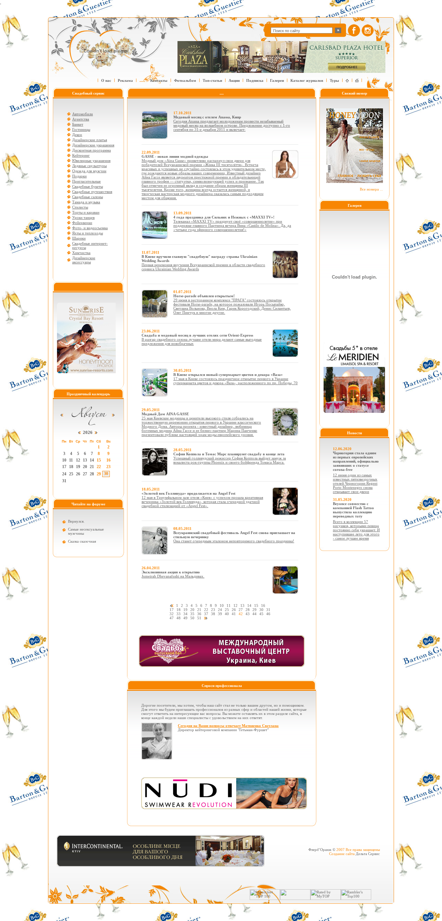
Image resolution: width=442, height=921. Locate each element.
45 (261, 614)
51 (199, 618)
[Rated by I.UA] (295, 898)
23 (108, 466)
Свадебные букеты (87, 186)
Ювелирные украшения (91, 160)
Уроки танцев (83, 217)
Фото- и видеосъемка (90, 228)
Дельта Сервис (368, 854)
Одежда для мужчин (89, 171)
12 (78, 460)
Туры (334, 80)
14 (92, 460)
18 (71, 466)
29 (99, 474)
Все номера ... (371, 189)
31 (64, 480)
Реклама (125, 80)
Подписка (254, 80)
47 (172, 618)
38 (213, 614)
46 (268, 614)
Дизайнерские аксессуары (83, 260)
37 (206, 614)
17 (64, 466)
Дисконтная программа (91, 150)
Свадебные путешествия (92, 192)
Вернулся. (76, 521)
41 (234, 614)
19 (78, 466)
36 (199, 614)
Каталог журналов (306, 80)
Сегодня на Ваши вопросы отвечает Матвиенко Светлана (228, 726)
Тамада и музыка (86, 202)
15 (99, 460)
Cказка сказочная (82, 541)
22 (99, 466)
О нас (106, 80)
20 (85, 466)
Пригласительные (86, 181)
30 (106, 473)
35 (192, 614)
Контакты (158, 80)
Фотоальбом (185, 80)
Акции (234, 80)
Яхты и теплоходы (87, 233)
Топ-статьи (212, 80)
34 (185, 614)
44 (254, 614)
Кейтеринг (81, 155)
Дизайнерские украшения (93, 145)
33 (178, 614)
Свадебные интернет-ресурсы (90, 245)
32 (172, 614)
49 (185, 618)
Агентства (80, 119)
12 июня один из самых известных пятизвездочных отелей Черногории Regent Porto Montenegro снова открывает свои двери (355, 483)
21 (92, 466)
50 (192, 618)
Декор (77, 135)
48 (178, 618)
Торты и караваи (85, 212)
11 (71, 460)
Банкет (77, 124)
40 (227, 614)
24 (64, 474)
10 (64, 460)
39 (220, 614)
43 (248, 614)
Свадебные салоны (87, 197)
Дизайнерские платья (89, 140)
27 (85, 474)
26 (78, 474)
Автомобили (82, 114)
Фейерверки (82, 223)
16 (108, 460)
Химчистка (81, 253)
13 (85, 460)
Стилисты (80, 207)
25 (71, 474)
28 (92, 474)
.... (142, 80)
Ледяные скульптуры (89, 166)
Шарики (79, 238)
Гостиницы (81, 129)
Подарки (79, 176)
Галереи (277, 80)
